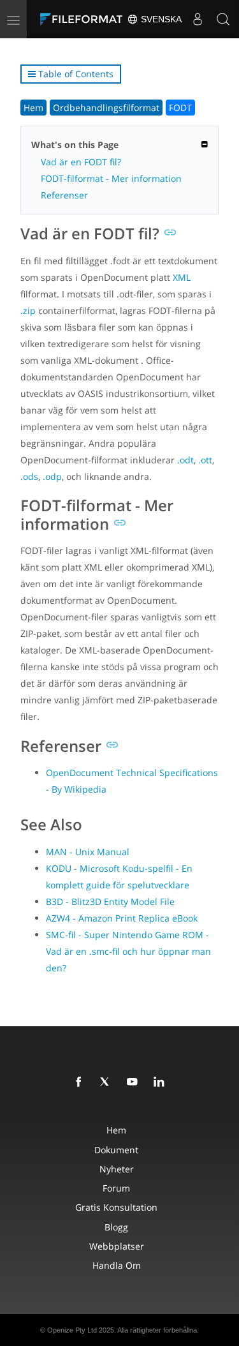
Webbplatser (116, 1246)
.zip (28, 310)
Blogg (116, 1227)
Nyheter (116, 1169)
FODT (180, 107)
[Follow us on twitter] (107, 1082)
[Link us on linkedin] (161, 1082)
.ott (205, 460)
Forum (116, 1188)
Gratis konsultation (116, 1207)
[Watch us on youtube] (134, 1082)
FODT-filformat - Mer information (111, 178)
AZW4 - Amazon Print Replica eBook (122, 918)
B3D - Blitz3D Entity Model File (110, 901)
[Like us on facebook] (81, 1082)
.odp (52, 476)
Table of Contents (74, 74)
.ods (29, 476)
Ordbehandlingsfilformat (106, 107)
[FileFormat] (84, 19)
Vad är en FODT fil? (81, 162)
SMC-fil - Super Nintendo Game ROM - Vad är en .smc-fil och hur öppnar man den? (128, 951)
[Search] (223, 19)
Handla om (116, 1265)
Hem (33, 107)
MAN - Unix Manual (87, 852)
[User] (197, 19)
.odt (185, 460)
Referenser (64, 195)
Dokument (116, 1150)
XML (182, 277)
